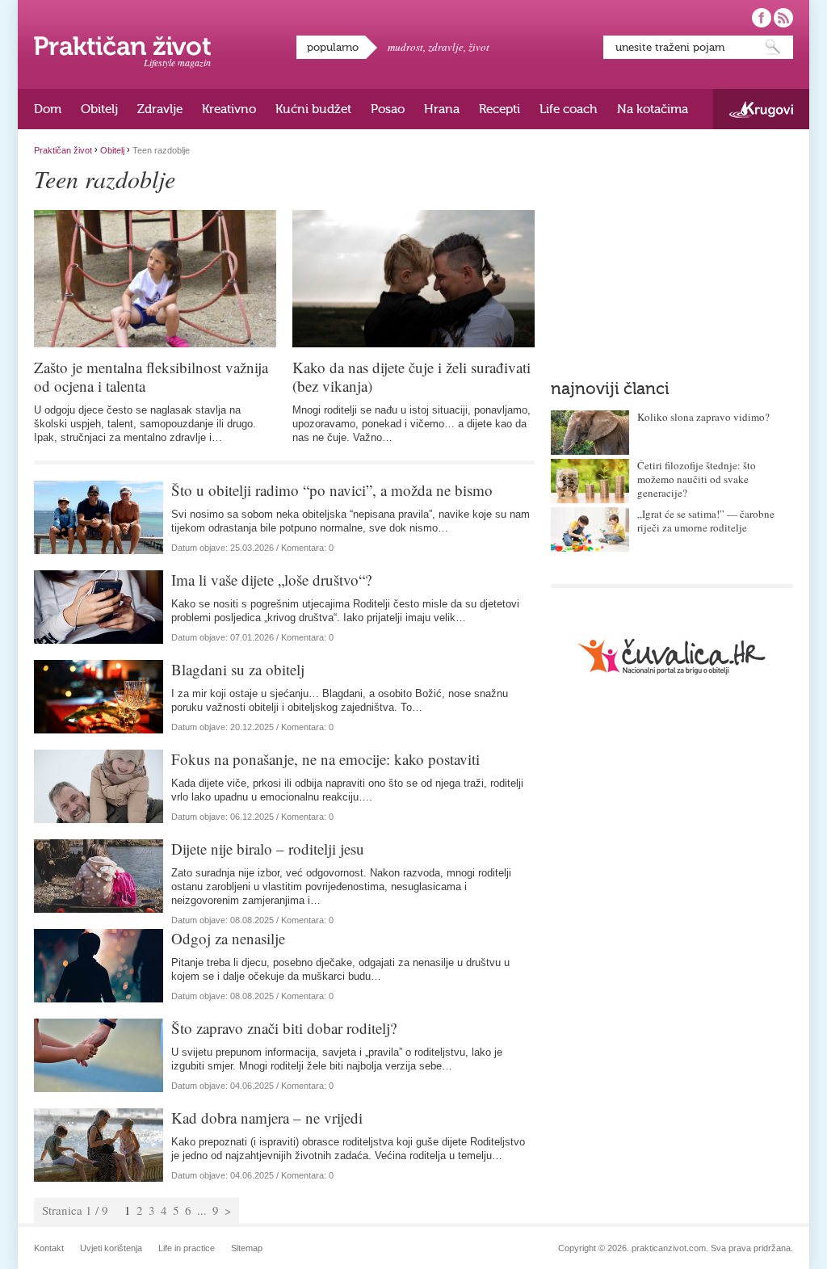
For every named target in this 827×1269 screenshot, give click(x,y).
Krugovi (761, 109)
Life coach (568, 109)
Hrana (442, 109)
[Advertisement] (672, 246)
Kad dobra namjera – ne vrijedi (267, 1117)
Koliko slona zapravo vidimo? (703, 417)
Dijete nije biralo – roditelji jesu (267, 848)
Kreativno (229, 109)
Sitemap (246, 1248)
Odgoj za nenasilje (228, 938)
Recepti (499, 109)
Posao (388, 109)
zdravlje (446, 47)
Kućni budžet (313, 109)
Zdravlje (160, 109)
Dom (47, 109)
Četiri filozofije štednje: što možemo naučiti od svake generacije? (696, 479)
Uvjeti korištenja (111, 1248)
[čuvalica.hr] (672, 656)
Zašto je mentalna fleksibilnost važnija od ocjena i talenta (151, 376)
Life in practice (186, 1248)
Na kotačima (652, 109)
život (478, 47)
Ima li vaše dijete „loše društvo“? (271, 579)
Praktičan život (122, 46)
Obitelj (99, 109)
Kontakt (49, 1248)
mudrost (405, 47)
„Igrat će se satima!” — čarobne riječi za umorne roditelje (706, 520)
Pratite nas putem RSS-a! (783, 17)
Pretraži (773, 47)
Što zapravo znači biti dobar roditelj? (284, 1028)
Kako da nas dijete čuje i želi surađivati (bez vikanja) (411, 376)
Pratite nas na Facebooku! (761, 17)
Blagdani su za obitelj (237, 669)
